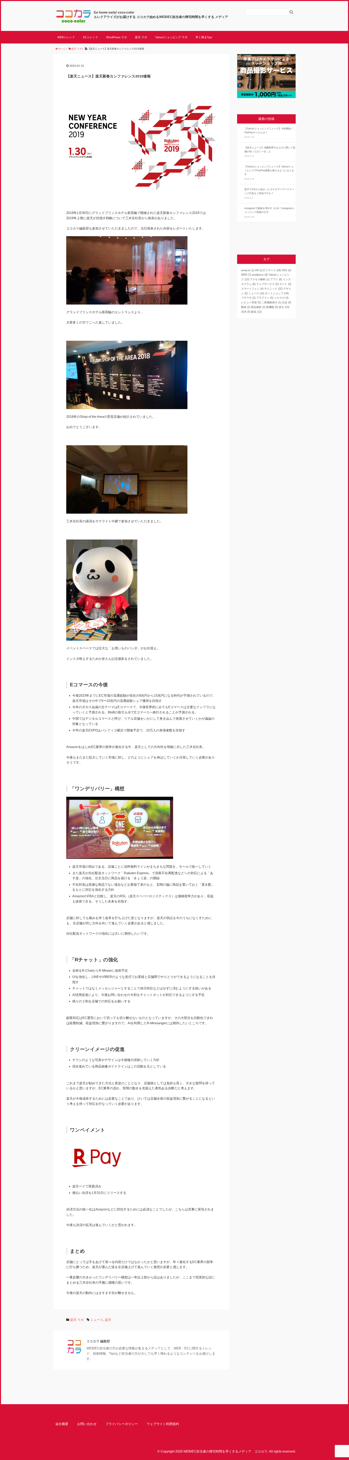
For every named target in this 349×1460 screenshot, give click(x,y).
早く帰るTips (204, 37)
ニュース (96, 1319)
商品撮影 (258, 307)
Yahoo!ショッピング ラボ (171, 37)
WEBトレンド (66, 37)
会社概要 (61, 1424)
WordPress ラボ (116, 37)
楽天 (108, 1319)
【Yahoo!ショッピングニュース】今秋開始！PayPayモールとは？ (268, 130)
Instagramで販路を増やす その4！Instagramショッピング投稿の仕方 (269, 210)
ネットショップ (277, 293)
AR (259, 270)
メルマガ (281, 297)
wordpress (260, 274)
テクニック (273, 288)
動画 (245, 307)
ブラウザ (248, 297)
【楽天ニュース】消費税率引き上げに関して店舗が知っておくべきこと (269, 149)
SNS (286, 270)
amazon (247, 270)
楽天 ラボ (141, 37)
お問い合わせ (87, 1424)
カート (285, 284)
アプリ (276, 279)
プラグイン (264, 297)
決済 (245, 311)
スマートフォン (252, 288)
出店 (286, 302)
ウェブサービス (267, 284)
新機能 (272, 307)
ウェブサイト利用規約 (163, 1424)
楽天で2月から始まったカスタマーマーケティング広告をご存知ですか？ (269, 191)
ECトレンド (90, 37)
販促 (256, 311)
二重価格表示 (271, 302)
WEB (246, 274)
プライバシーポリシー (121, 1424)
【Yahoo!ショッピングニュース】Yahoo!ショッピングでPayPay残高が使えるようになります (269, 170)
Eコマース (272, 270)
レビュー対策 (251, 302)
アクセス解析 (259, 279)
